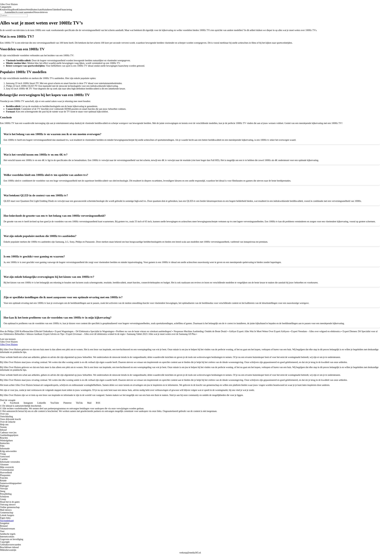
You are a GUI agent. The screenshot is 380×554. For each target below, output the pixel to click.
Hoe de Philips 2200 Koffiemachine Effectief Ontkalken (26, 331)
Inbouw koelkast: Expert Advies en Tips (45, 334)
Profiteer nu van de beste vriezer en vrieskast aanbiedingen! (144, 331)
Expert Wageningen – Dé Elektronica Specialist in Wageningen (84, 331)
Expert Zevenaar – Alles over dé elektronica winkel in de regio (95, 334)
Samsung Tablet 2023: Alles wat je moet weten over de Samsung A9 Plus (161, 334)
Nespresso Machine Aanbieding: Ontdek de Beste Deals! (200, 331)
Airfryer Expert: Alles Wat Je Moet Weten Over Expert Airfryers (259, 331)
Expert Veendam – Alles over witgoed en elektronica (316, 331)
